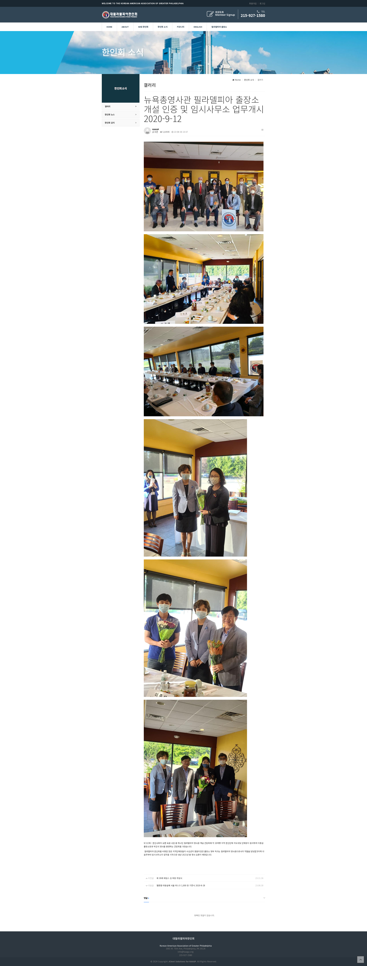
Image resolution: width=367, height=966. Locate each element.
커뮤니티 (180, 26)
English (198, 26)
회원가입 (253, 3)
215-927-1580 (253, 15)
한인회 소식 (163, 26)
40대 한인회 (143, 26)
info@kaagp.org (186, 951)
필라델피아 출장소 (219, 26)
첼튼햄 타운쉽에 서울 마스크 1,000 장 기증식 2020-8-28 (181, 885)
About (125, 26)
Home (109, 26)
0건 (156, 131)
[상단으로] (360, 959)
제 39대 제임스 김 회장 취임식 (169, 878)
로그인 (262, 3)
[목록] (262, 129)
